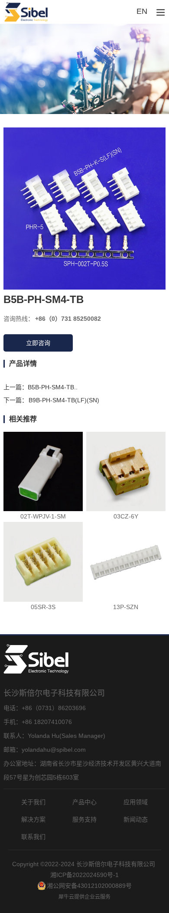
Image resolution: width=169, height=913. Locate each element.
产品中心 (84, 802)
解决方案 (33, 819)
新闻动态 (136, 819)
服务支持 (84, 819)
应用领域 (136, 802)
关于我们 (33, 802)
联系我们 (33, 836)
